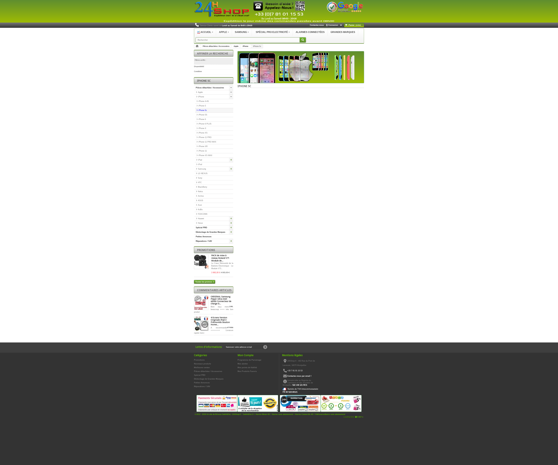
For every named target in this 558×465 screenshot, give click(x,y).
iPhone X (202, 128)
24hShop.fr (236, 414)
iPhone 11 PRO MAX (207, 142)
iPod (200, 164)
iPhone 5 (202, 106)
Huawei (200, 218)
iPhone (245, 46)
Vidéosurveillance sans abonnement (330, 414)
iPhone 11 (202, 151)
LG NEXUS (202, 173)
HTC (199, 182)
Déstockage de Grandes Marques (210, 232)
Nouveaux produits (202, 364)
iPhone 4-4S (203, 101)
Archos (200, 196)
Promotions (206, 250)
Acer (199, 205)
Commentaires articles (214, 290)
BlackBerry (202, 187)
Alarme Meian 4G (263, 414)
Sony (199, 178)
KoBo (200, 209)
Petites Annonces (203, 236)
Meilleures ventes (202, 367)
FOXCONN (202, 214)
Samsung (201, 169)
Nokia (200, 191)
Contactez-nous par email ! (299, 376)
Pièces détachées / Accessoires (216, 46)
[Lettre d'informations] (265, 347)
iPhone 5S (202, 115)
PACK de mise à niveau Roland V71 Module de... (220, 258)
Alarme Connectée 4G (304, 414)
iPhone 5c (202, 110)
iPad (200, 160)
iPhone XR (203, 146)
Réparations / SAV (204, 241)
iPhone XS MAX (205, 155)
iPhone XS (203, 133)
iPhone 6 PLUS (204, 124)
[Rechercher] (303, 39)
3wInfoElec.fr (248, 414)
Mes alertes (243, 364)
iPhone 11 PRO (204, 137)
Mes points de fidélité (247, 367)
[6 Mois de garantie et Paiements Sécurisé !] (216, 403)
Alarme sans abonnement (282, 414)
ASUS (200, 200)
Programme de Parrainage (249, 360)
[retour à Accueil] (197, 46)
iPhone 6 (202, 119)
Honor (200, 223)
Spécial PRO (201, 227)
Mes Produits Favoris (247, 371)
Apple (236, 46)
